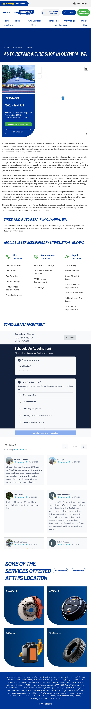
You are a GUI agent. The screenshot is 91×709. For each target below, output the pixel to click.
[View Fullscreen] (39, 76)
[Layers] (86, 68)
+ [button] (39, 68)
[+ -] (63, 101)
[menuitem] (6, 21)
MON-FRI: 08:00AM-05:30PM (16, 118)
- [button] (39, 71)
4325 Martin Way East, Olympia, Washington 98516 (18, 113)
